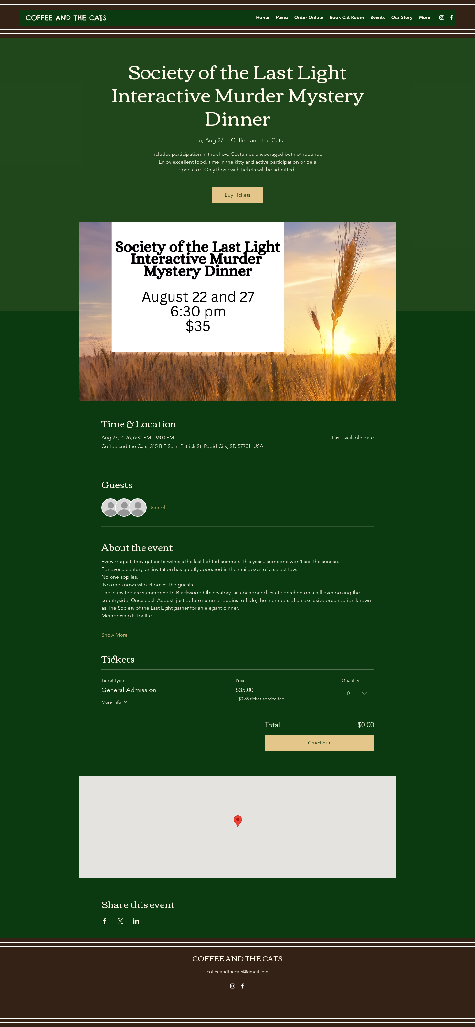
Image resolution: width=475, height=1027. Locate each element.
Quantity (350, 680)
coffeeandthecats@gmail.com (238, 971)
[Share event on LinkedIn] (136, 921)
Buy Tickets (237, 195)
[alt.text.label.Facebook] (451, 17)
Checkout (319, 743)
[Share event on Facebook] (104, 921)
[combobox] (358, 693)
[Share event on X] (120, 921)
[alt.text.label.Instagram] (441, 17)
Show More (114, 635)
